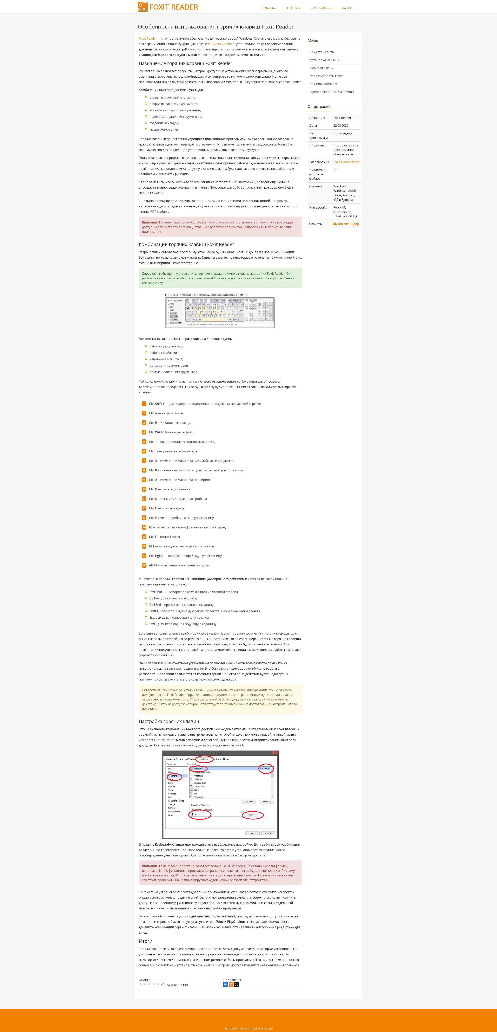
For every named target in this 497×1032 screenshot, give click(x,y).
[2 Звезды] (145, 984)
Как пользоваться (323, 84)
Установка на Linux (324, 60)
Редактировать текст (326, 76)
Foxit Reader (148, 38)
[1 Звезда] (141, 984)
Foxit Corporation (346, 162)
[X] (236, 984)
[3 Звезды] (149, 984)
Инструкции (320, 8)
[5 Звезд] (158, 984)
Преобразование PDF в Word (332, 92)
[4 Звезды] (154, 984)
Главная (270, 8)
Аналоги (294, 8)
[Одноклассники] (231, 984)
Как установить (322, 52)
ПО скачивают (221, 44)
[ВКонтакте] (225, 984)
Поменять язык (321, 68)
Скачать (347, 8)
